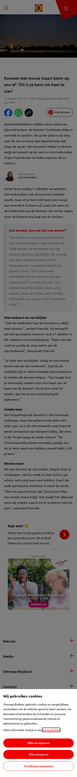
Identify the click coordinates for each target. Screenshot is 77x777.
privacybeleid (51, 730)
